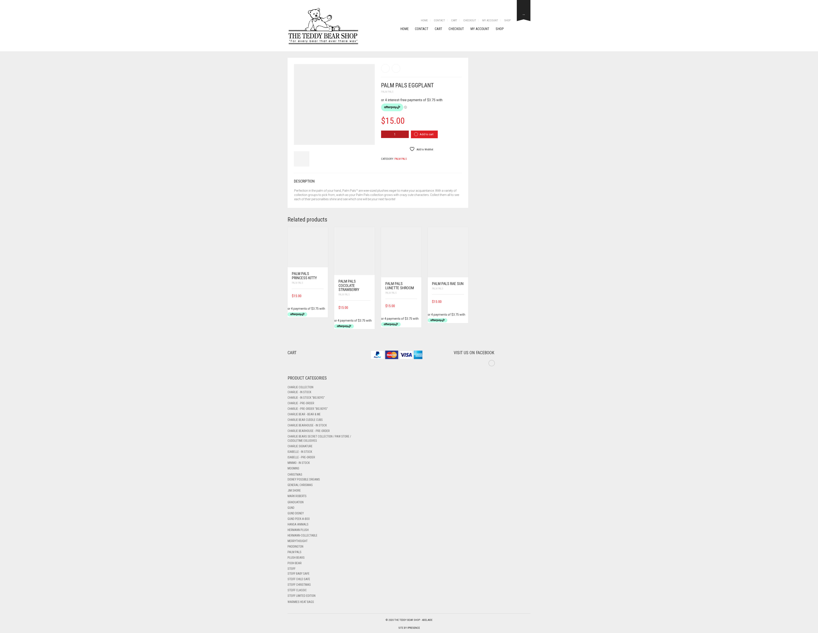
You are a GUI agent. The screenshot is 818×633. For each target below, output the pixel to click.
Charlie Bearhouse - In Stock (307, 425)
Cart (454, 20)
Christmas (295, 474)
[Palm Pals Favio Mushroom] (396, 68)
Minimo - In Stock (299, 463)
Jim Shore (294, 490)
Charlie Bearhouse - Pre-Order (309, 431)
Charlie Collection (300, 387)
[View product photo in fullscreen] (367, 138)
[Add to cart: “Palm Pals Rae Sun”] (462, 301)
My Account (490, 20)
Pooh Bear (295, 563)
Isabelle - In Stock (300, 451)
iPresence (414, 627)
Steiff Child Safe (299, 579)
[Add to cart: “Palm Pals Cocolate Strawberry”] (368, 307)
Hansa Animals (298, 524)
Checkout (469, 20)
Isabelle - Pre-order (301, 457)
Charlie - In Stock (299, 392)
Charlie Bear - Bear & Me (304, 414)
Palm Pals (387, 91)
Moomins (293, 468)
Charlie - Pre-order (301, 403)
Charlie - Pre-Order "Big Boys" (308, 408)
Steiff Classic (297, 590)
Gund (291, 507)
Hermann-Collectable (302, 535)
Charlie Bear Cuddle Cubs (305, 420)
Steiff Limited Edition (301, 595)
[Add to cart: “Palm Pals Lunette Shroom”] (415, 306)
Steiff (291, 568)
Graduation (296, 502)
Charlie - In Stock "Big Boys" (306, 397)
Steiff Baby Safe (299, 573)
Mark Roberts (297, 496)
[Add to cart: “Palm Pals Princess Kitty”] (322, 296)
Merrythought (298, 541)
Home (424, 20)
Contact (439, 20)
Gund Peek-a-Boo (299, 519)
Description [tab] (304, 181)
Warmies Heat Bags (301, 602)
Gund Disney (296, 513)
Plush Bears (296, 557)
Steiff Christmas (299, 584)
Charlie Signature (300, 446)
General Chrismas (300, 485)
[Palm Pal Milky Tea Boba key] (385, 68)
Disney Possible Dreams (304, 479)
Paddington (295, 546)
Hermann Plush (298, 530)
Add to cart (426, 134)
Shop (507, 20)
